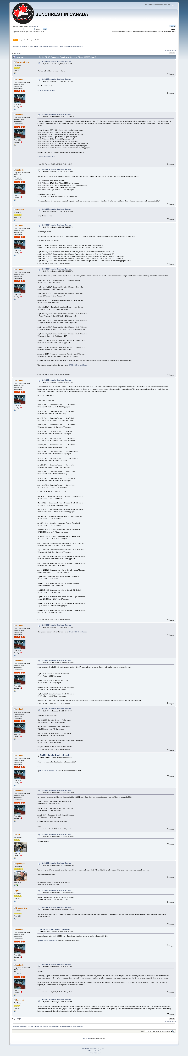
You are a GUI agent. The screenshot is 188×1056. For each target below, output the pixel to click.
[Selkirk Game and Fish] (17, 885)
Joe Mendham (22, 62)
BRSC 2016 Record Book (46, 157)
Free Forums (98, 1051)
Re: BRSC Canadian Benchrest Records (56, 62)
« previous (168, 50)
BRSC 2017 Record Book (78, 365)
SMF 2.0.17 (85, 1048)
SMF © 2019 (93, 1048)
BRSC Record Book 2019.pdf (48, 770)
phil (17, 891)
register (36, 26)
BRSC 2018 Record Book (78, 632)
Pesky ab (20, 1000)
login (30, 26)
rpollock (19, 79)
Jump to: (142, 1031)
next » (174, 50)
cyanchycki (21, 863)
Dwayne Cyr (21, 908)
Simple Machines (103, 1048)
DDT (18, 835)
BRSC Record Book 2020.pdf (48, 940)
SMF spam (86, 1038)
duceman (20, 209)
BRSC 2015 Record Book (46, 90)
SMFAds (90, 1051)
